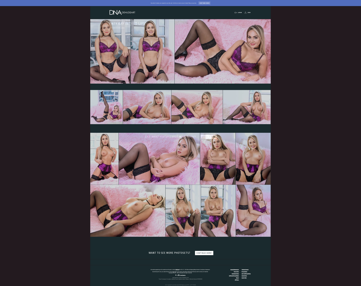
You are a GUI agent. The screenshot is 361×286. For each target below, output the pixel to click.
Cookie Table (244, 277)
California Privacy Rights (234, 275)
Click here (177, 269)
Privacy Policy (244, 271)
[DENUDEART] (122, 12)
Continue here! (204, 253)
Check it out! (208, 137)
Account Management (234, 269)
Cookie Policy (244, 275)
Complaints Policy (235, 273)
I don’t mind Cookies (204, 3)
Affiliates (237, 279)
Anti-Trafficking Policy (246, 273)
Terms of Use (236, 271)
